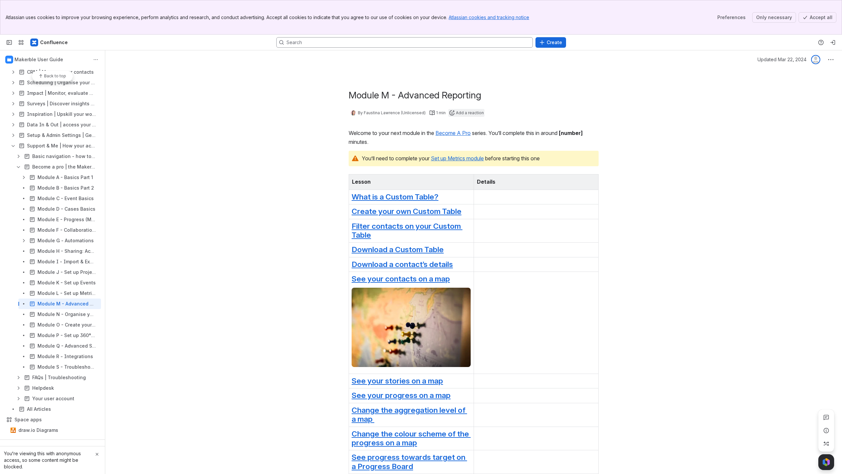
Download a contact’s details (402, 264)
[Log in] (833, 42)
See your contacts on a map (401, 278)
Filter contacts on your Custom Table (407, 231)
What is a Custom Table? (395, 196)
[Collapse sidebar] (9, 42)
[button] (467, 181)
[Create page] (826, 443)
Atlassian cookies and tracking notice (489, 17)
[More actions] (96, 60)
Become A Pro (453, 133)
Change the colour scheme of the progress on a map (411, 438)
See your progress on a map (401, 395)
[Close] (97, 454)
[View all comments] (826, 417)
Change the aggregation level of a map (409, 415)
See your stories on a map (397, 380)
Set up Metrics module (457, 158)
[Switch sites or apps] (21, 42)
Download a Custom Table (398, 249)
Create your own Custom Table (406, 211)
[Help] (821, 42)
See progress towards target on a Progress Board (409, 462)
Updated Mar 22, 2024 (781, 59)
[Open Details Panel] (826, 430)
